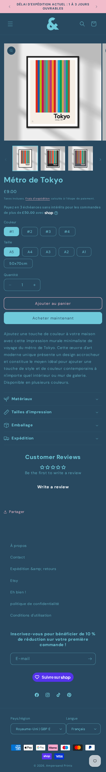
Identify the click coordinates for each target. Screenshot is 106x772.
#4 (67, 231)
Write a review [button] (53, 487)
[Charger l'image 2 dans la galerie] (53, 158)
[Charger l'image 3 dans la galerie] (80, 158)
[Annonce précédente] (9, 6)
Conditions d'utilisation (30, 615)
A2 (66, 252)
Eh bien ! (18, 592)
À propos (18, 545)
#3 (48, 231)
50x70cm (18, 263)
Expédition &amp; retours (33, 568)
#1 (11, 231)
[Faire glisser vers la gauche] (5, 159)
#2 (29, 231)
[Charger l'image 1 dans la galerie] (25, 158)
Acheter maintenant (53, 318)
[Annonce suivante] (96, 6)
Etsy (14, 580)
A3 (48, 252)
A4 (30, 252)
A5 (11, 252)
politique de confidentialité (34, 603)
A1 (84, 252)
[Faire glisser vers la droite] (100, 159)
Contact (17, 557)
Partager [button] (16, 511)
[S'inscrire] (89, 659)
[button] (10, 24)
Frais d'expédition (37, 198)
